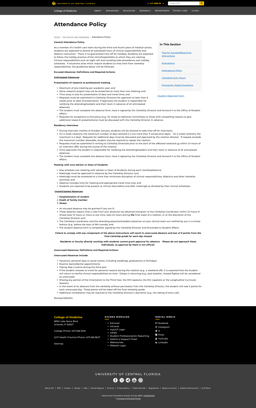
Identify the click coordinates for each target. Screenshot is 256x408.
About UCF (49, 388)
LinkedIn (163, 342)
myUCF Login (117, 329)
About (97, 11)
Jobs (85, 388)
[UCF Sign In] (155, 3)
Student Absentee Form (171, 96)
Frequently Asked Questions (177, 85)
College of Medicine (65, 11)
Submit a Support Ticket (123, 339)
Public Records (139, 388)
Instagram (164, 327)
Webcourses (116, 342)
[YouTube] (134, 380)
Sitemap (58, 343)
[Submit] (201, 3)
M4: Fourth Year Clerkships (76, 37)
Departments (162, 11)
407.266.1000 (78, 331)
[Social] (128, 380)
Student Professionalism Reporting (129, 336)
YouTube (163, 338)
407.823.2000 (149, 396)
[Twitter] (121, 380)
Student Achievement (189, 388)
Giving (195, 11)
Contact (67, 388)
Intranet (114, 326)
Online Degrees (97, 388)
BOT (59, 388)
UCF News (206, 388)
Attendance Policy (172, 70)
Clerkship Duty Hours (174, 78)
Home (57, 37)
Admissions (112, 11)
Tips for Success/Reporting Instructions (176, 54)
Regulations (154, 388)
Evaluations (168, 63)
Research (145, 11)
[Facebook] (115, 380)
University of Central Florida (128, 374)
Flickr (161, 334)
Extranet (115, 323)
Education (129, 11)
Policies (110, 388)
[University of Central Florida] (73, 3)
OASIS (113, 332)
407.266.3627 (93, 337)
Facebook (163, 323)
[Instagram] (140, 380)
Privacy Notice (123, 388)
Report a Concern (169, 388)
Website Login (118, 345)
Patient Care (180, 11)
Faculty (77, 388)
